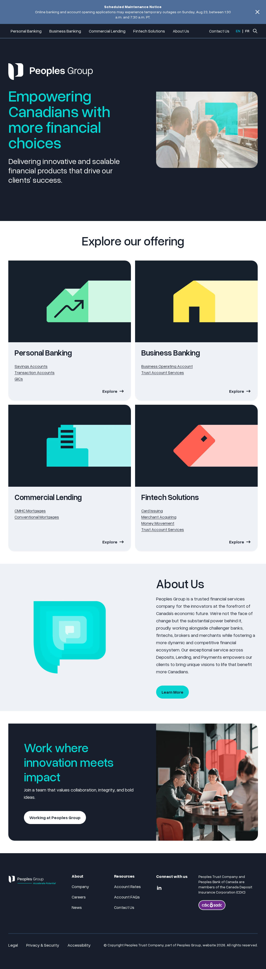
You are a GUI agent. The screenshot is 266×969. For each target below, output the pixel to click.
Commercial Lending (107, 31)
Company (80, 886)
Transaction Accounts (35, 372)
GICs (19, 378)
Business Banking (65, 31)
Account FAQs (127, 897)
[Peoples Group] (32, 882)
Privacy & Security (42, 945)
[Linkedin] (159, 888)
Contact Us (219, 31)
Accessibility (79, 945)
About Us (181, 31)
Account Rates (127, 886)
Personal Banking (26, 31)
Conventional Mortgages (37, 517)
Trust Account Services (162, 372)
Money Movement (157, 523)
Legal (13, 945)
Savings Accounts (31, 366)
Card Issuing (152, 510)
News (77, 907)
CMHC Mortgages (30, 510)
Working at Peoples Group (55, 817)
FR (247, 31)
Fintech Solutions (149, 31)
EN (238, 31)
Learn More (172, 692)
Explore (109, 391)
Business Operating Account (167, 366)
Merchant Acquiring (158, 517)
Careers (79, 897)
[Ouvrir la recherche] (255, 31)
